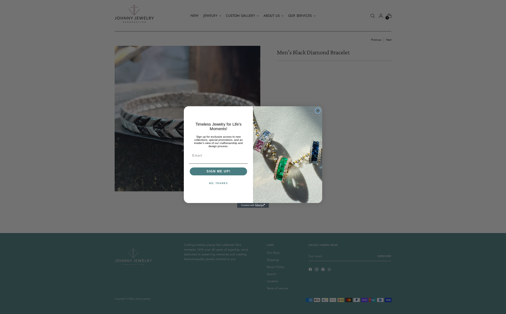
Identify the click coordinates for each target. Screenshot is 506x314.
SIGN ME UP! (218, 171)
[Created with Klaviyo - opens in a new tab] (253, 205)
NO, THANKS (218, 183)
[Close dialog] (317, 110)
